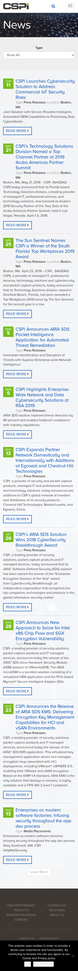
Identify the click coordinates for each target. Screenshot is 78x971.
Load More (39, 872)
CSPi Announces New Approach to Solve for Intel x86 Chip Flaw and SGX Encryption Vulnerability (43, 630)
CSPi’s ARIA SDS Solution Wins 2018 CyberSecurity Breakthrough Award (41, 540)
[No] (73, 956)
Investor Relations (21, 915)
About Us (57, 915)
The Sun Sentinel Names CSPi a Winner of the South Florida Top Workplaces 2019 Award (45, 248)
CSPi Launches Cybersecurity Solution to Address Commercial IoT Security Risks (45, 89)
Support (21, 920)
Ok (27, 964)
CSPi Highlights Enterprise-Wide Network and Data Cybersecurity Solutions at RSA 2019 (43, 397)
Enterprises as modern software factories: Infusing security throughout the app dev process (43, 818)
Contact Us (27, 938)
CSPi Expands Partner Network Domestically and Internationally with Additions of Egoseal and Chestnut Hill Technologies (45, 460)
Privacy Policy (49, 938)
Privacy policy (43, 964)
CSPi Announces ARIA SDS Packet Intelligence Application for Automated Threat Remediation (42, 337)
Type (39, 48)
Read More (16, 131)
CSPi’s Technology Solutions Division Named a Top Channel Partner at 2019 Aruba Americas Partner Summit (44, 157)
